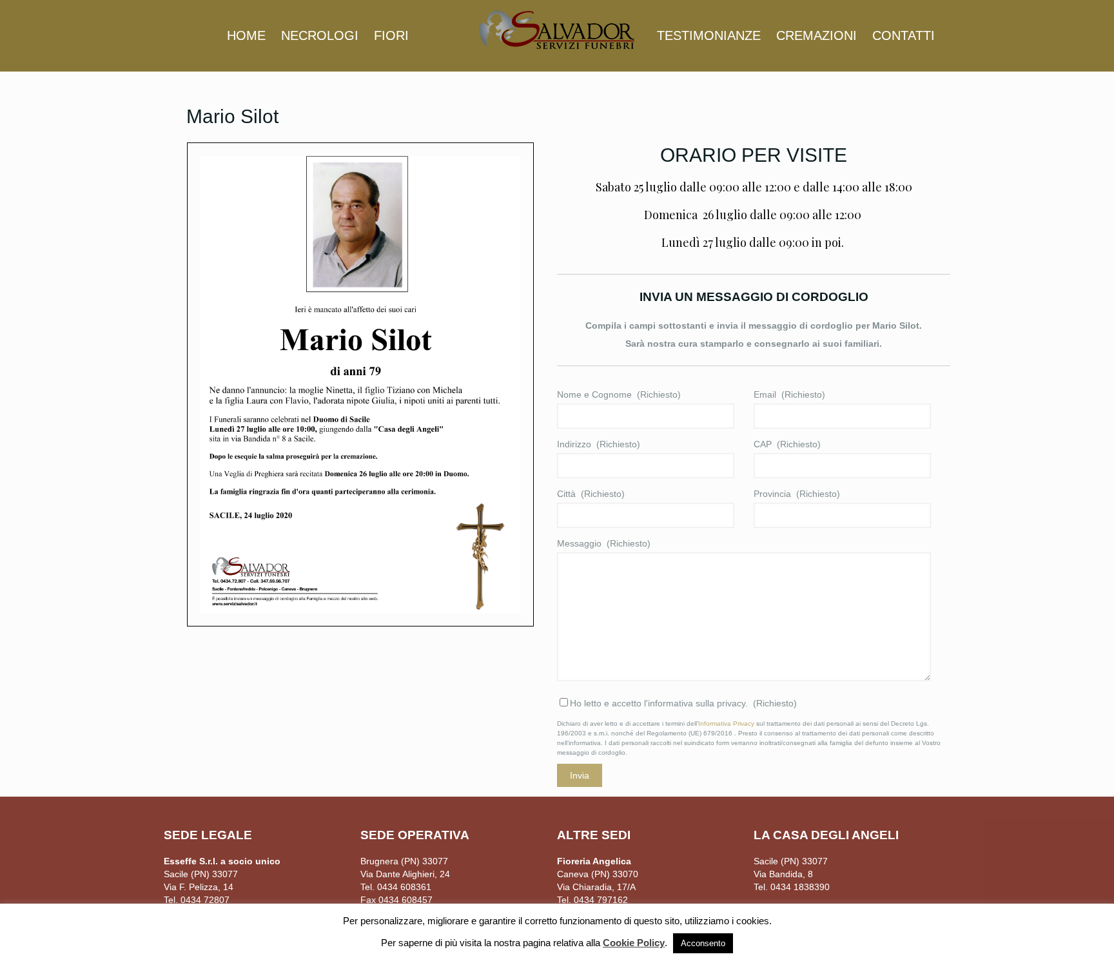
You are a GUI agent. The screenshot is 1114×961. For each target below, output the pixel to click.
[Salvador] (556, 29)
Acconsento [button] (703, 943)
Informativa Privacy (726, 723)
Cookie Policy (634, 942)
